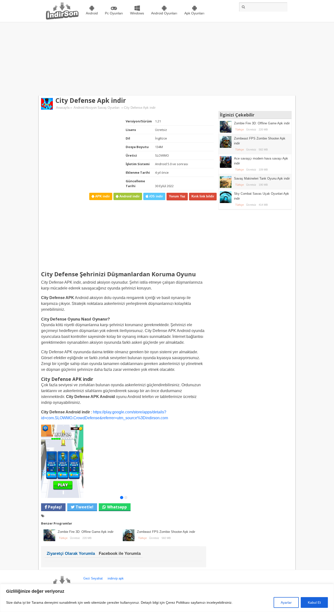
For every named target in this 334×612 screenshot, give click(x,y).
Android (92, 13)
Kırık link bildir (202, 196)
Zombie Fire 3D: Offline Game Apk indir (85, 532)
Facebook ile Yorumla (120, 553)
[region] (167, 598)
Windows (137, 13)
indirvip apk (116, 578)
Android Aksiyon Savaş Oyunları (97, 107)
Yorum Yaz (177, 196)
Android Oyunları (164, 13)
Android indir (129, 196)
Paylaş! (54, 507)
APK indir (102, 196)
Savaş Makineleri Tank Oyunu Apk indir (262, 178)
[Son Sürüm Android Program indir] (62, 18)
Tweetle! (84, 507)
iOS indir (155, 196)
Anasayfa (62, 107)
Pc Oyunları (114, 13)
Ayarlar (286, 602)
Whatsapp (117, 507)
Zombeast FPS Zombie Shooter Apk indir (166, 532)
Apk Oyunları (194, 13)
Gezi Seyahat (93, 578)
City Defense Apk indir (90, 100)
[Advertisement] (167, 59)
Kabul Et (314, 602)
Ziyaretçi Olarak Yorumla (71, 553)
